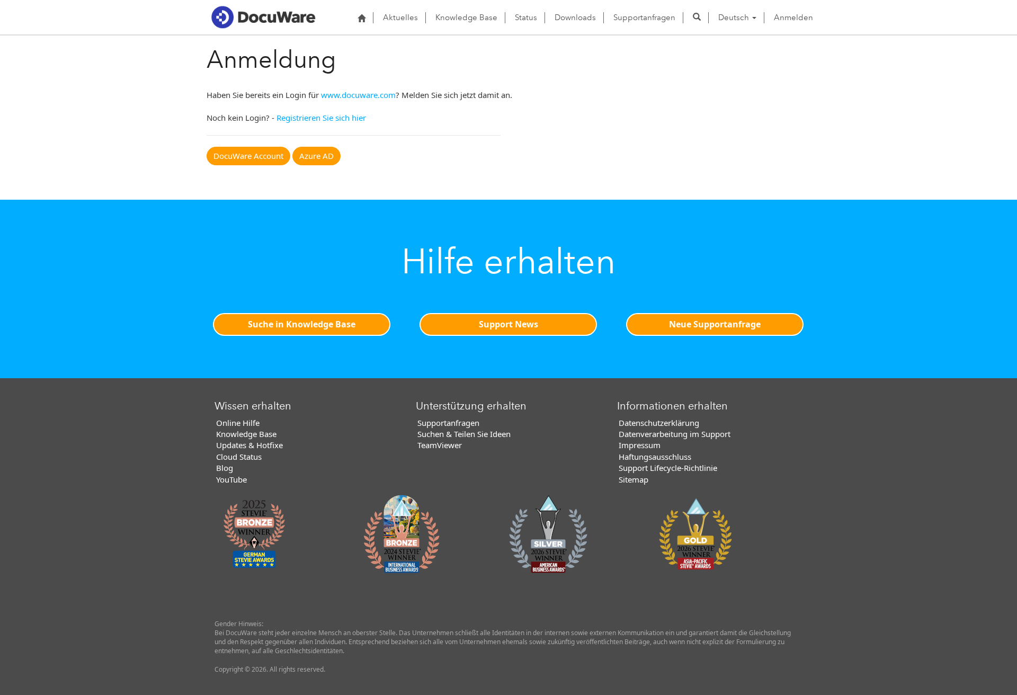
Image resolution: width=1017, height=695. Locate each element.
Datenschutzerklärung (659, 422)
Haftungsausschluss (655, 456)
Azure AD (316, 155)
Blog (224, 467)
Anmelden (793, 17)
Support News (508, 324)
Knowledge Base (466, 17)
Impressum (640, 445)
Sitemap (633, 479)
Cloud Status (239, 456)
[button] (697, 17)
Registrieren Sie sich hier (321, 117)
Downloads (575, 17)
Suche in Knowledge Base (301, 324)
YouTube (231, 479)
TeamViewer (439, 445)
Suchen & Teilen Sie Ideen (464, 434)
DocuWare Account (248, 155)
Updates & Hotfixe (249, 445)
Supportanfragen (644, 17)
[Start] (361, 18)
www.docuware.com (358, 95)
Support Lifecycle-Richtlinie (668, 467)
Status (526, 17)
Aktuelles (400, 17)
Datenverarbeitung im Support (674, 434)
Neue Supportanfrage (715, 324)
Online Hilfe (238, 422)
